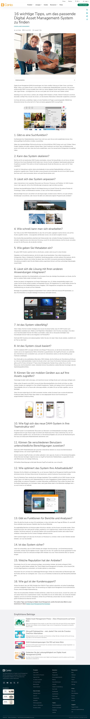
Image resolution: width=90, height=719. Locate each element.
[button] (45, 80)
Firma (63, 1)
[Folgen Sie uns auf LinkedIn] (11, 683)
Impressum (5, 717)
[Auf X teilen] (87, 9)
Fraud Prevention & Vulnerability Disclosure (26, 717)
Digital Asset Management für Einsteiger (38, 604)
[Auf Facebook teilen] (87, 19)
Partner (70, 1)
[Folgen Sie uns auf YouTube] (7, 683)
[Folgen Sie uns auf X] (14, 683)
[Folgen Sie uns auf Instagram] (4, 683)
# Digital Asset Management (21, 26)
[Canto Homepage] (7, 4)
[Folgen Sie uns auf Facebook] (18, 683)
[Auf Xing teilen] (87, 16)
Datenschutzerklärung (12, 717)
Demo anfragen (83, 5)
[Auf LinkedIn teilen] (87, 13)
